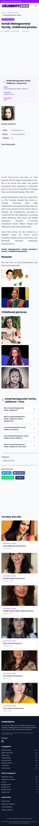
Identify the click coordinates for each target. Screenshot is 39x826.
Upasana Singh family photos (14, 578)
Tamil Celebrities (6, 807)
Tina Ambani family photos (13, 676)
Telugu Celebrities (7, 810)
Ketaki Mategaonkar (10, 177)
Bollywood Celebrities (8, 804)
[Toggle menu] (36, 6)
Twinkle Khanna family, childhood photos (18, 611)
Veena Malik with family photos (14, 546)
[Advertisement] (19, 54)
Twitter (7, 473)
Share (21, 478)
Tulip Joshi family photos (12, 643)
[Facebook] (2, 741)
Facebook (20, 473)
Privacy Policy (5, 801)
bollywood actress (8, 19)
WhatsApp (9, 478)
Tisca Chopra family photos (13, 708)
